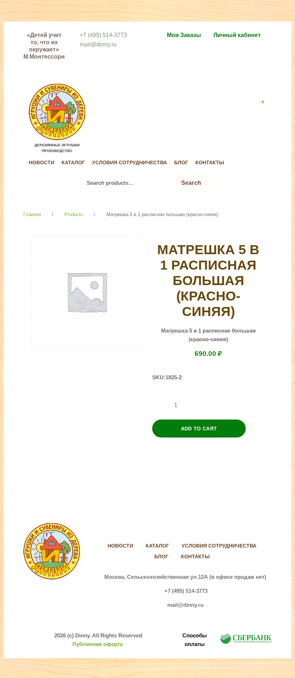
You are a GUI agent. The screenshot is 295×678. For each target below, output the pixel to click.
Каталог (73, 162)
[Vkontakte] (244, 148)
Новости (41, 162)
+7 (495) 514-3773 (103, 35)
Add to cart (199, 428)
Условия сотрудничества (129, 162)
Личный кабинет (237, 35)
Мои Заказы (184, 35)
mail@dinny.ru (98, 44)
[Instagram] (259, 148)
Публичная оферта (97, 644)
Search (191, 183)
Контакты (209, 162)
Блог (181, 162)
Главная (32, 214)
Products (73, 214)
